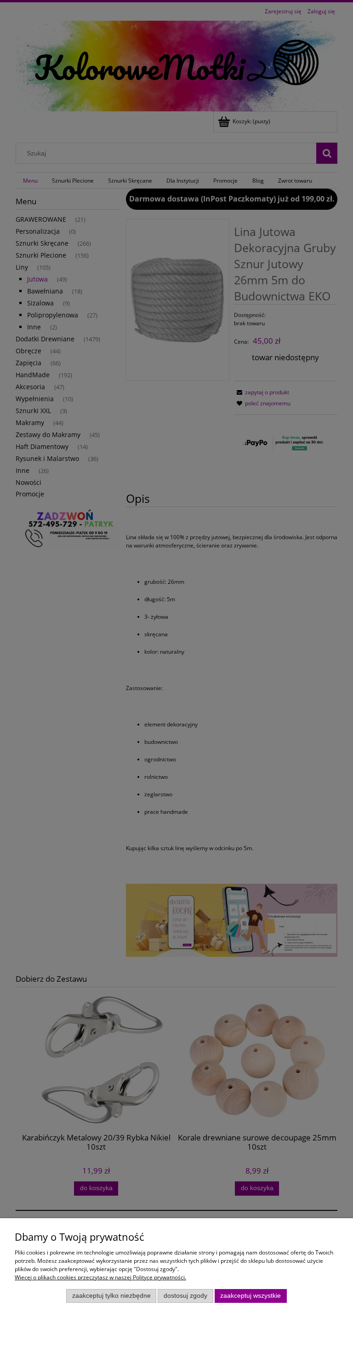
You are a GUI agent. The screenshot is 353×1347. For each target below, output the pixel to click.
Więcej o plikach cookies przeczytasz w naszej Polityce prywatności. (100, 1277)
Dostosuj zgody (185, 1295)
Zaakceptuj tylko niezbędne (111, 1295)
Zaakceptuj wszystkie (250, 1295)
